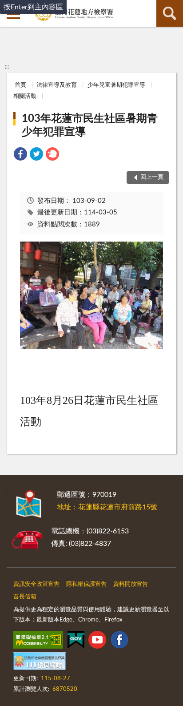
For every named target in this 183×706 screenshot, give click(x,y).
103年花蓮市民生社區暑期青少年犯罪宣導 (90, 125)
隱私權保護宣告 (86, 584)
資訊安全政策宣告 (36, 584)
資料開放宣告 (130, 584)
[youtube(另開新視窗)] (97, 641)
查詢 (169, 13)
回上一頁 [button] (151, 177)
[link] (20, 155)
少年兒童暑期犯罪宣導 (116, 85)
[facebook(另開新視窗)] (119, 641)
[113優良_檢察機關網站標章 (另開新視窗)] (39, 663)
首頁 (20, 85)
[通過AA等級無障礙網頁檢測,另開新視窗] (38, 641)
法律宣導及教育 (56, 85)
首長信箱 (24, 597)
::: (7, 66)
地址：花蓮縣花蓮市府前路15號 (107, 507)
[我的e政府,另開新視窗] (76, 641)
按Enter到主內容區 (33, 7)
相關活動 (24, 96)
